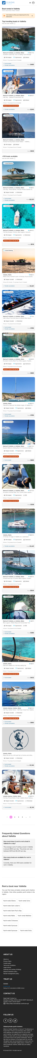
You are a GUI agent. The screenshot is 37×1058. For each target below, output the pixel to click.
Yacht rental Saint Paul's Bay (12, 911)
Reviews (5, 983)
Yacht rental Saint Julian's (11, 906)
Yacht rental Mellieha (24, 915)
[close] (32, 15)
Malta (13, 10)
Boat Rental (8, 10)
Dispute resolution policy (10, 971)
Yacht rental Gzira (24, 901)
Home (3, 10)
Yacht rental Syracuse (10, 925)
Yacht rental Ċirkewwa (10, 920)
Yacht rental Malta (9, 915)
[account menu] (33, 2)
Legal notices (7, 967)
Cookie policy (7, 963)
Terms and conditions (9, 965)
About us (6, 959)
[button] (18, 92)
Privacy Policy (7, 961)
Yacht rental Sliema (9, 901)
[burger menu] (30, 3)
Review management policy (11, 973)
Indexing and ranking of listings (12, 969)
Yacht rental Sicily (26, 930)
